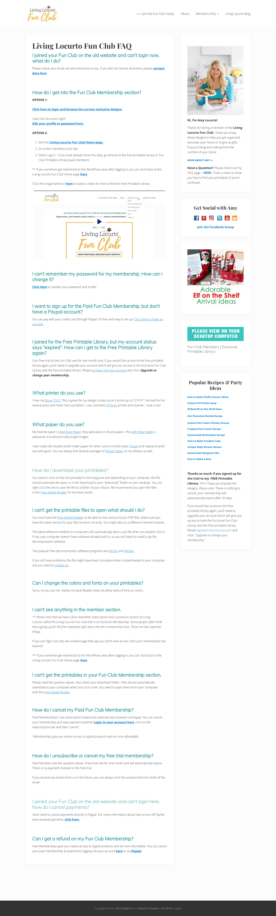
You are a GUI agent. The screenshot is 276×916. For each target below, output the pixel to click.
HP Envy (111, 405)
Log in (178, 908)
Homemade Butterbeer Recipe (206, 435)
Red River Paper (70, 432)
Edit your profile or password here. (58, 123)
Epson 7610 (52, 400)
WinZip (113, 551)
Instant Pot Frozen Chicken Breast (208, 423)
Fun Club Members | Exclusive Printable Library (212, 349)
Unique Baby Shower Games (204, 447)
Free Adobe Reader (54, 492)
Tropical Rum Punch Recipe (204, 429)
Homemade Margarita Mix (203, 453)
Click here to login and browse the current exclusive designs (77, 109)
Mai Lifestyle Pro (124, 908)
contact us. (62, 565)
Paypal (136, 851)
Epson (134, 446)
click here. (72, 819)
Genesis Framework (148, 908)
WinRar (129, 551)
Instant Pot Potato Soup (201, 403)
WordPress (167, 908)
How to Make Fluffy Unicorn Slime (208, 397)
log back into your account (109, 370)
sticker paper (114, 451)
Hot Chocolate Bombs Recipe (204, 416)
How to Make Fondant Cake (204, 441)
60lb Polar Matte (142, 432)
